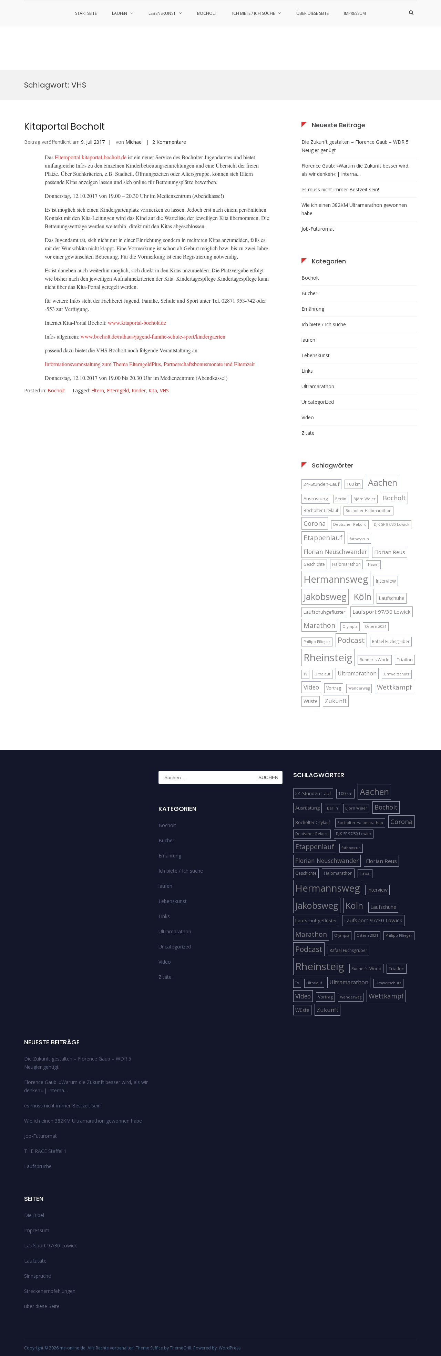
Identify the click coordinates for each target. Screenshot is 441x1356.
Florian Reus (389, 552)
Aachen (382, 482)
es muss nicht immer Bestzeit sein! (340, 189)
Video (307, 417)
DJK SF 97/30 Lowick (391, 524)
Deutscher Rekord (350, 524)
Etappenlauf (323, 537)
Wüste (311, 701)
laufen (119, 13)
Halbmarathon (346, 564)
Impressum (355, 13)
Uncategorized (317, 402)
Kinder (139, 390)
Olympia (350, 626)
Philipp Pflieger (317, 641)
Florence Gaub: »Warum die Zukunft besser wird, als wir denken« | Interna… (355, 169)
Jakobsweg (325, 596)
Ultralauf (322, 674)
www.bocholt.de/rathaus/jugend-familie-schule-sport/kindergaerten (153, 336)
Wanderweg (359, 688)
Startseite (86, 13)
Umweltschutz (397, 674)
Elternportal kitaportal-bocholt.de (90, 157)
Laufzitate (35, 1260)
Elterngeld (118, 390)
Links (307, 371)
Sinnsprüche (37, 1276)
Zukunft (336, 701)
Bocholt (207, 13)
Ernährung (312, 308)
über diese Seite (312, 13)
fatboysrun (359, 538)
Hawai (373, 564)
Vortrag (333, 688)
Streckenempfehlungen (49, 1291)
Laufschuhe (391, 598)
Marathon (319, 625)
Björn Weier (364, 498)
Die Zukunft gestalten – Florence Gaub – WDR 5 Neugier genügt (355, 146)
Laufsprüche (38, 1166)
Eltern (97, 390)
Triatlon (405, 659)
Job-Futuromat (317, 228)
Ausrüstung (316, 498)
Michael (134, 142)
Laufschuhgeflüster (324, 612)
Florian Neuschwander (335, 552)
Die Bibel (34, 1215)
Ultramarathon (317, 386)
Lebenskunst (162, 13)
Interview (386, 580)
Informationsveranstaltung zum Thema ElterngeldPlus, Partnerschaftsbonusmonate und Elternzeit (150, 364)
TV (305, 674)
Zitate (308, 433)
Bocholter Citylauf (321, 510)
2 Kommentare (169, 142)
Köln (362, 596)
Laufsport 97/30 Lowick (381, 611)
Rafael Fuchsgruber (391, 641)
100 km (354, 484)
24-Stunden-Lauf (321, 484)
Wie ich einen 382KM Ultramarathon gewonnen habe (354, 209)
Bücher (309, 293)
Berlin (340, 498)
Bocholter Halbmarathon (368, 510)
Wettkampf (394, 687)
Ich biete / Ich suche (253, 13)
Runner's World (375, 660)
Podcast (351, 640)
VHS (164, 390)
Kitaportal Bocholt (64, 126)
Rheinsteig (328, 657)
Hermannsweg (336, 579)
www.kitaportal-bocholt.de (137, 322)
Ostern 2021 (376, 626)
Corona (315, 523)
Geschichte (314, 564)
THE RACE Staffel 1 (45, 1151)
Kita (152, 390)
